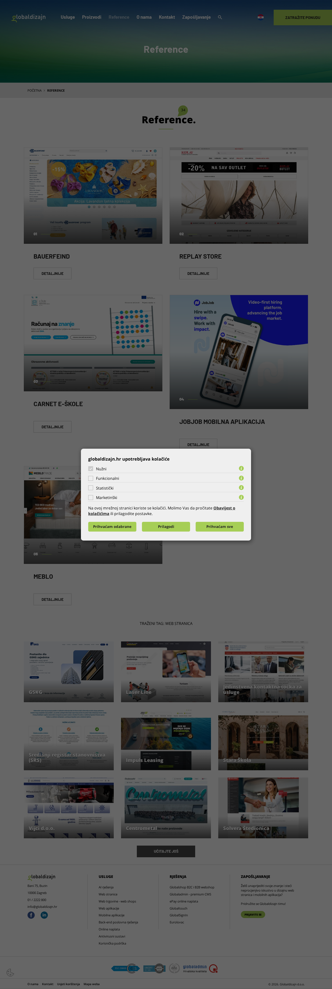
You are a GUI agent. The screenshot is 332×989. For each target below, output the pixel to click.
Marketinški (106, 497)
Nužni (101, 468)
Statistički (105, 488)
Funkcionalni (107, 478)
